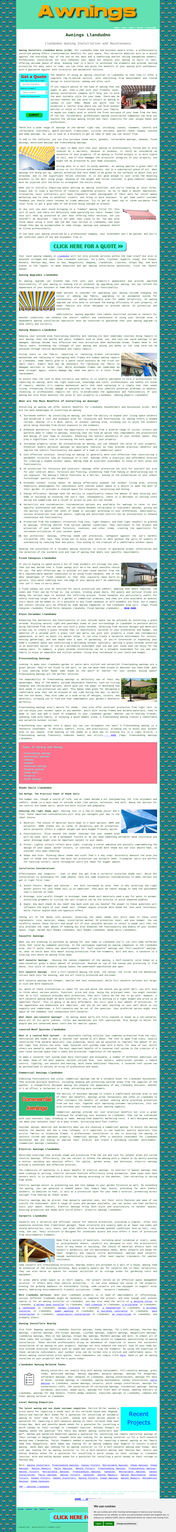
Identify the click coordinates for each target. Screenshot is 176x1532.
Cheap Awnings (139, 1465)
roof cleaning (93, 1305)
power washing (64, 1311)
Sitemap (21, 1509)
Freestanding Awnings (65, 1465)
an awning (71, 942)
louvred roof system (75, 1039)
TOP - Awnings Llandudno (34, 1487)
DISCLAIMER (151, 28)
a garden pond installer (49, 1305)
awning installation (41, 1355)
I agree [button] (98, 1524)
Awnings (29, 1509)
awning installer (95, 75)
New (35, 1509)
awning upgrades (85, 314)
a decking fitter (142, 1301)
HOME (116, 28)
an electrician (121, 1314)
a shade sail (136, 923)
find (28, 1329)
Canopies (109, 1472)
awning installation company (69, 93)
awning (126, 60)
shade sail (111, 917)
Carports (24, 1222)
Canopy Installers (64, 1478)
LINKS (123, 28)
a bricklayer (130, 1305)
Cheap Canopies (40, 1481)
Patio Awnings (63, 1468)
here (122, 1355)
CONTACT (140, 28)
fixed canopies (94, 574)
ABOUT (131, 28)
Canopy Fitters (90, 1465)
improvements (125, 1295)
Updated (42, 1509)
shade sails (47, 806)
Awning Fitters (85, 1468)
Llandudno (63, 256)
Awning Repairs (41, 1468)
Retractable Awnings (115, 1465)
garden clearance (69, 1308)
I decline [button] (108, 1524)
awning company (102, 1444)
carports (103, 1286)
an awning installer (52, 1301)
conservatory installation (73, 1314)
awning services (37, 1396)
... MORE (110, 735)
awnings (35, 134)
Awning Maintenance (133, 1475)
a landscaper (27, 1308)
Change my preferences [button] (126, 1524)
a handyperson (111, 1308)
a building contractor (112, 1311)
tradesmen (49, 1298)
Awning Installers (38, 1465)
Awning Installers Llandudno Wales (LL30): (46, 50)
